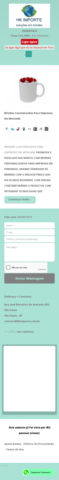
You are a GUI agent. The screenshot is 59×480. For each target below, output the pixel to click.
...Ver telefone (39, 35)
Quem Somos (12, 444)
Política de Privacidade (38, 444)
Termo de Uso (15, 449)
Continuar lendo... (19, 199)
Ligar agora (29, 41)
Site (28, 54)
